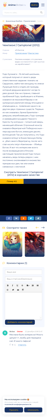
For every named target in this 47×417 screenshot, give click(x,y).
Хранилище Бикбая (14, 21)
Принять (13, 410)
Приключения (29, 21)
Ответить (22, 345)
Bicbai (12, 331)
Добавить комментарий (20, 322)
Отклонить (33, 410)
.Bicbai (17, 5)
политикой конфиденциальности (18, 404)
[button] (8, 285)
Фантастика (33, 53)
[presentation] (37, 227)
